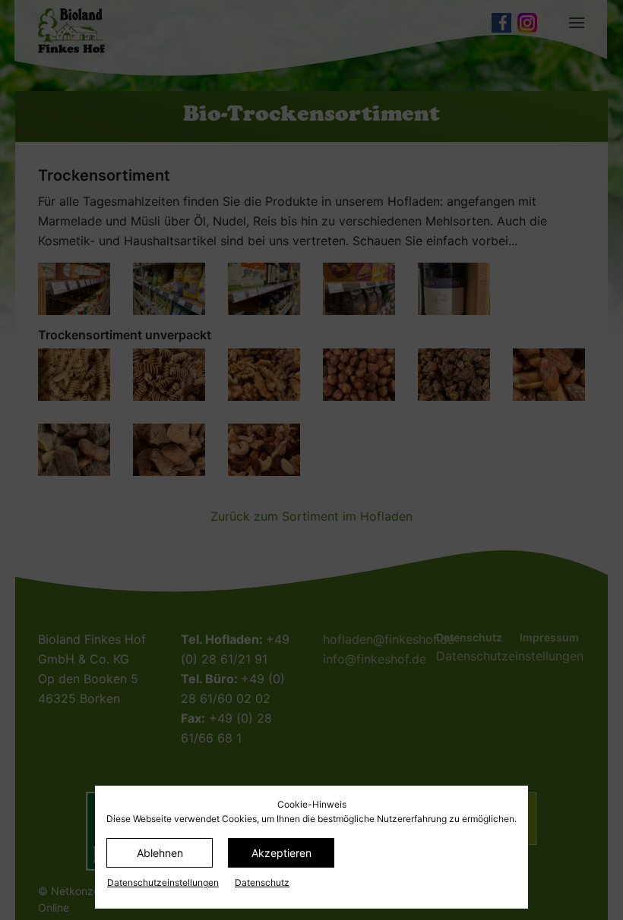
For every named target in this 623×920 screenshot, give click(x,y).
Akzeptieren (281, 852)
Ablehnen (160, 852)
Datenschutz (262, 882)
